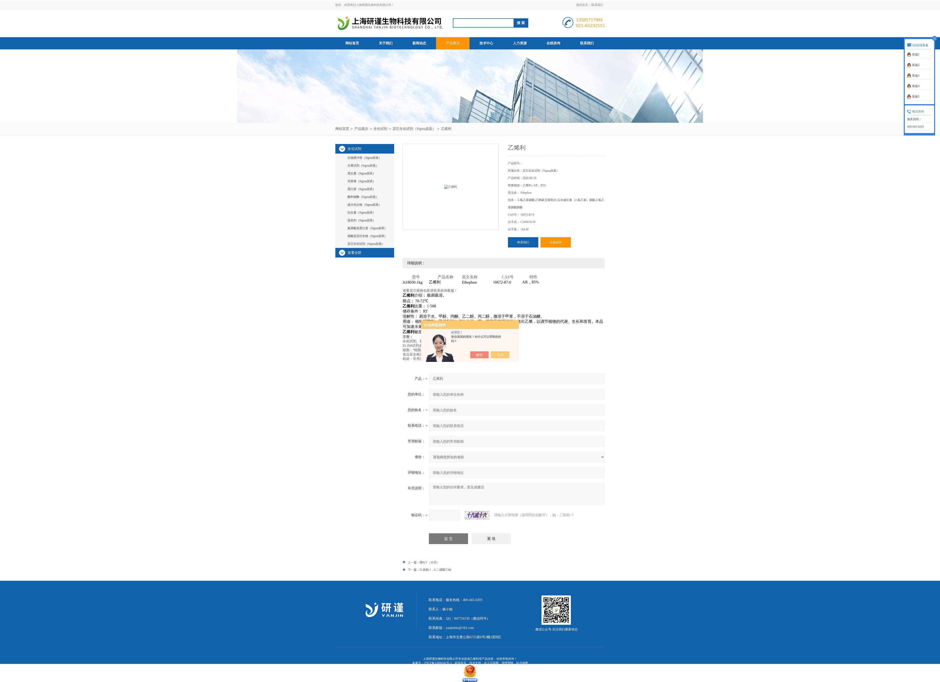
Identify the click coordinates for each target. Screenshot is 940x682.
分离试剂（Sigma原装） (363, 165)
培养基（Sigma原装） (362, 181)
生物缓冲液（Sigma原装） (364, 157)
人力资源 (520, 43)
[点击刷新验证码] (477, 515)
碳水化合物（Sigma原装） (364, 204)
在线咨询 (553, 43)
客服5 (915, 96)
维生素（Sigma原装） (362, 173)
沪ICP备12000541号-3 (438, 663)
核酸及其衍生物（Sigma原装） (367, 236)
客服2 (915, 65)
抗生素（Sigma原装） (362, 212)
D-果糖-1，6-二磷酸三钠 (435, 569)
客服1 (915, 54)
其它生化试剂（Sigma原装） (414, 129)
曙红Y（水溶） (429, 562)
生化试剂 (380, 129)
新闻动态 (419, 43)
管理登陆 (507, 663)
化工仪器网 (491, 663)
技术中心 (486, 43)
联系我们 (597, 5)
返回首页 (582, 5)
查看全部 (354, 253)
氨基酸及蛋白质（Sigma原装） (367, 228)
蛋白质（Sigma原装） (362, 189)
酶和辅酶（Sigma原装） (363, 197)
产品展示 (453, 43)
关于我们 (386, 43)
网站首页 (352, 43)
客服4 (915, 86)
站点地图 (522, 663)
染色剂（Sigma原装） (362, 220)
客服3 (915, 75)
